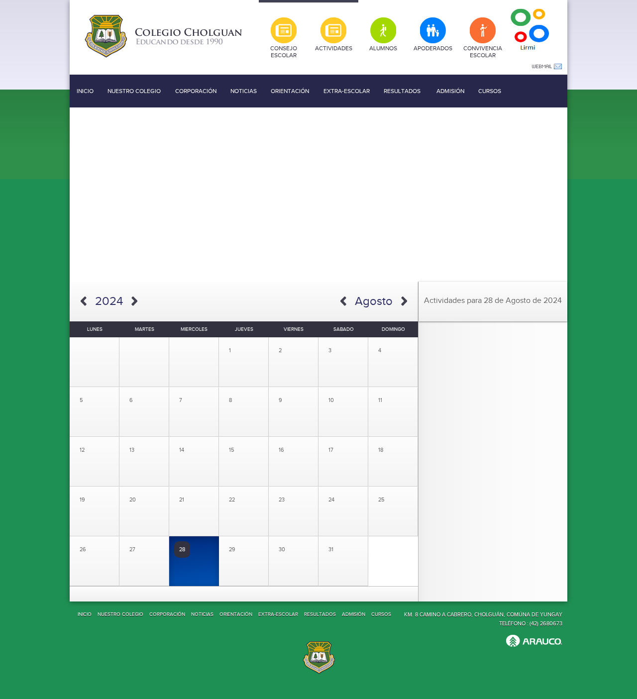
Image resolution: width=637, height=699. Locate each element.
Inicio (85, 91)
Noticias (243, 91)
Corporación (195, 91)
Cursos (489, 91)
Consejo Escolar (283, 52)
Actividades (333, 48)
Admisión (450, 91)
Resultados (402, 91)
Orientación (290, 91)
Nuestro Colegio (134, 91)
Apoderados (433, 48)
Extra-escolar (346, 91)
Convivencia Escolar (482, 52)
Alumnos (383, 48)
